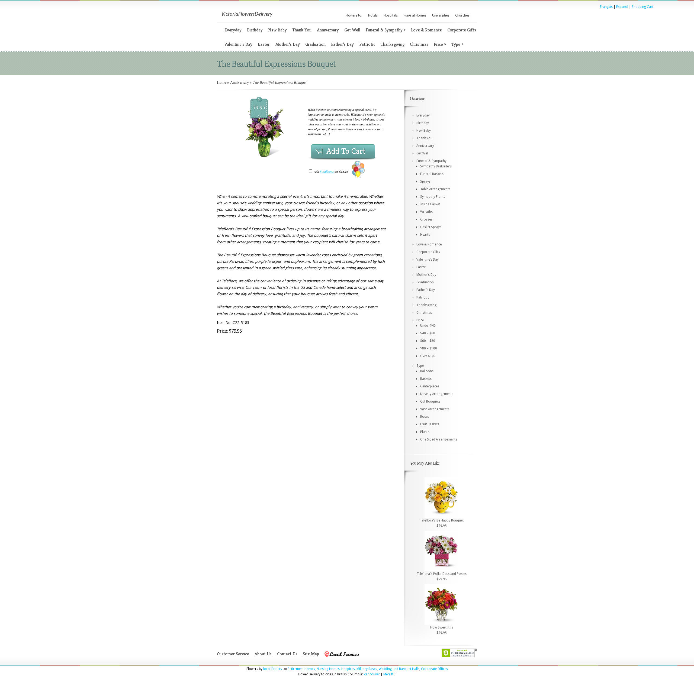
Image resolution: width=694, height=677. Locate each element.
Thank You (301, 30)
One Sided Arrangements (438, 439)
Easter (264, 44)
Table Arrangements (435, 189)
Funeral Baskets (432, 174)
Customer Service (233, 654)
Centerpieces (429, 386)
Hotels (373, 15)
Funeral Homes (415, 15)
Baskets (426, 379)
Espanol (622, 7)
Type (457, 44)
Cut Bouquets (430, 401)
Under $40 (428, 326)
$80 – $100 (428, 348)
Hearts (425, 235)
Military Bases (366, 669)
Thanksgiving (392, 44)
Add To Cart (345, 151)
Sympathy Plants (432, 197)
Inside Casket (430, 204)
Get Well (352, 30)
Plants (424, 432)
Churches (462, 15)
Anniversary (328, 30)
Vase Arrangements (434, 409)
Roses (424, 417)
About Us (263, 654)
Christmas (419, 44)
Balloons (426, 371)
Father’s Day (342, 44)
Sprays (425, 181)
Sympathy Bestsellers (436, 166)
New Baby (277, 30)
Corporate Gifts (461, 30)
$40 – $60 (427, 333)
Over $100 (428, 356)
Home (221, 82)
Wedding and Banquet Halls (399, 669)
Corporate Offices (434, 669)
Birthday (255, 30)
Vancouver (372, 674)
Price (440, 44)
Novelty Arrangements (436, 394)
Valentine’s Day (238, 44)
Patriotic (367, 44)
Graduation (315, 44)
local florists (272, 669)
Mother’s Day (287, 44)
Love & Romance (426, 30)
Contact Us (287, 654)
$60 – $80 (427, 341)
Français (606, 7)
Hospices (348, 669)
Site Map (311, 654)
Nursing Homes (328, 669)
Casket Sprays (430, 227)
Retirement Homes (301, 669)
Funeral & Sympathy (386, 30)
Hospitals (391, 15)
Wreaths (426, 212)
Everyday (233, 30)
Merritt (388, 674)
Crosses (426, 219)
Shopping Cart (642, 7)
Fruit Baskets (429, 424)
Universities (440, 15)
